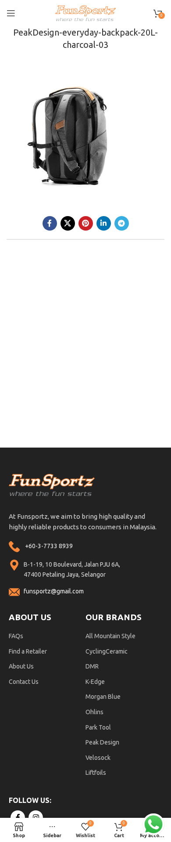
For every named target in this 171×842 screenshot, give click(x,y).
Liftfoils (96, 772)
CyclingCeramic (107, 651)
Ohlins (94, 712)
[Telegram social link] (121, 223)
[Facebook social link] (50, 223)
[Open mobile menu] (11, 13)
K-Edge (95, 681)
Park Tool (98, 727)
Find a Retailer (28, 651)
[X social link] (68, 223)
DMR (92, 666)
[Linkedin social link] (103, 223)
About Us (21, 666)
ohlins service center (160, 450)
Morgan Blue (103, 696)
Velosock (98, 757)
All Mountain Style (110, 636)
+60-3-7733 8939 (49, 545)
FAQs (16, 636)
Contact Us (24, 681)
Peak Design (102, 742)
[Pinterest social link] (85, 223)
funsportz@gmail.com (54, 591)
